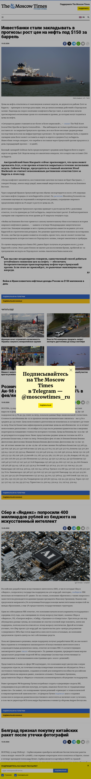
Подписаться (45, 405)
